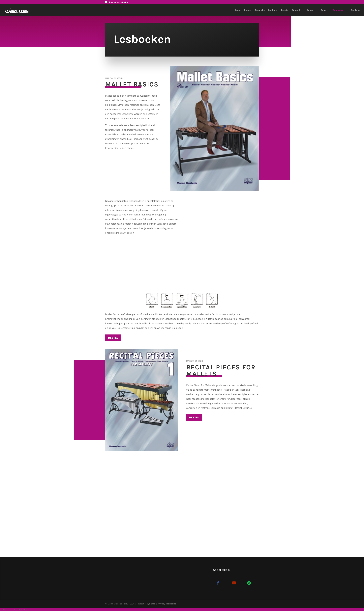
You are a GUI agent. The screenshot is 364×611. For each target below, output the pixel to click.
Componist (338, 10)
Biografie (260, 10)
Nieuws (248, 10)
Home (237, 10)
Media (271, 10)
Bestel (113, 337)
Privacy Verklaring (167, 603)
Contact (355, 10)
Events (284, 10)
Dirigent (296, 10)
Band (323, 10)
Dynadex (151, 603)
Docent (310, 10)
